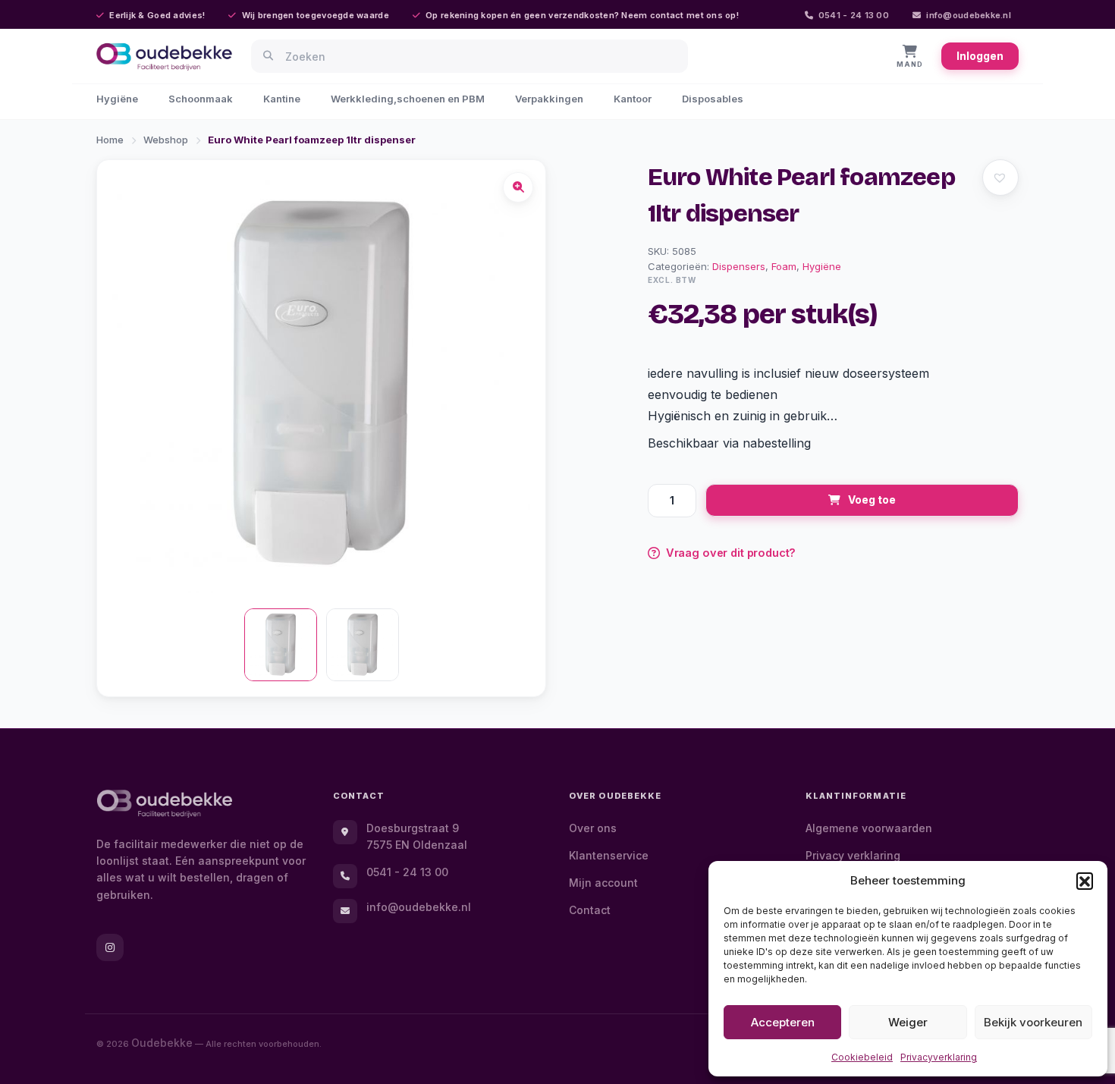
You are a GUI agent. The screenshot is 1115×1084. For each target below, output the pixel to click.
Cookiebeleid (862, 1057)
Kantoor (633, 99)
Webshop (165, 140)
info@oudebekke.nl (968, 15)
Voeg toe (872, 499)
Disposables (712, 99)
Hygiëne (117, 99)
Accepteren (783, 1022)
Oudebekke (162, 1042)
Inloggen (979, 55)
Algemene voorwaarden (869, 828)
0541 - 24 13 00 (853, 15)
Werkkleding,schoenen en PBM (408, 99)
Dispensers (738, 266)
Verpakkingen (549, 99)
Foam (783, 266)
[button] (1084, 880)
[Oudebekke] (164, 804)
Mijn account (603, 882)
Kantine (281, 99)
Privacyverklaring (938, 1057)
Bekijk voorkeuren (1033, 1022)
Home (110, 140)
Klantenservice (609, 855)
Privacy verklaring (853, 855)
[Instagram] (110, 947)
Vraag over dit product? (731, 552)
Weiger (908, 1022)
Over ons (593, 828)
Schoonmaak (200, 99)
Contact (590, 909)
